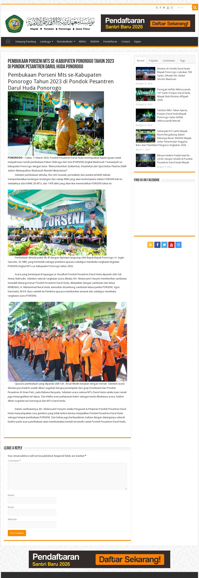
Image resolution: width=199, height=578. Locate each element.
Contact (125, 41)
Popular (153, 60)
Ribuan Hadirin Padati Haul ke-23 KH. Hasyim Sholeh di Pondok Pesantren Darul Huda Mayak (175, 159)
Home (8, 41)
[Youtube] (167, 7)
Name (11, 495)
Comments (169, 60)
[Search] (195, 7)
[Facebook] (160, 7)
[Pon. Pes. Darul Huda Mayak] (51, 23)
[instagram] (171, 7)
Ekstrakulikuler (65, 41)
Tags (182, 60)
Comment (14, 460)
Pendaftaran (110, 41)
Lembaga (45, 41)
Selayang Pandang (25, 41)
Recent (140, 60)
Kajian (137, 41)
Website (12, 519)
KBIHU (82, 41)
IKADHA (94, 41)
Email (11, 507)
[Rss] (156, 7)
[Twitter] (164, 7)
